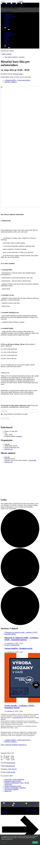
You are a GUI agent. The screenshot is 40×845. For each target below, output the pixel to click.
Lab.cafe (7, 444)
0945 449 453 (12, 769)
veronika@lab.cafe (17, 717)
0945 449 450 (11, 763)
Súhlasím (35, 842)
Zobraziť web (8, 449)
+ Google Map (31, 460)
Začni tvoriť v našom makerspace (14, 779)
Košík (3, 11)
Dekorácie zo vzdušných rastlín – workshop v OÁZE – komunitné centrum (21, 639)
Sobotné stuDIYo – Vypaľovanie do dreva (17, 80)
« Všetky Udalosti (6, 54)
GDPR (27, 810)
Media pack (7, 791)
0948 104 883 (11, 772)
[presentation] (21, 634)
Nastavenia (4, 842)
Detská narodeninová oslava (12, 786)
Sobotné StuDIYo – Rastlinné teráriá (18, 648)
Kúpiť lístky (20, 397)
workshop (19, 436)
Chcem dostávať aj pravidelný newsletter (16, 414)
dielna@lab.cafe (10, 766)
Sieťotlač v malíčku (10, 82)
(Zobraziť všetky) (18, 74)
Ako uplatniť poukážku (11, 789)
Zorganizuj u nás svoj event (12, 781)
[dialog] (20, 840)
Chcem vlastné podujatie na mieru (20, 401)
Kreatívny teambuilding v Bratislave (15, 788)
